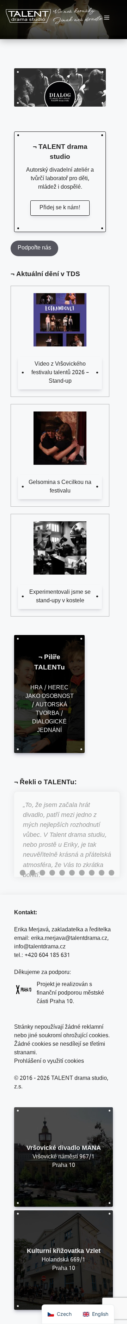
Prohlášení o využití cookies (49, 1061)
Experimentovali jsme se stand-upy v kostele (60, 597)
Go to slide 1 (22, 872)
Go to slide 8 (91, 872)
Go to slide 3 (42, 872)
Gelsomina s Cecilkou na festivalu (60, 487)
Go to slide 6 (72, 872)
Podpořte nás (34, 248)
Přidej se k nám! (60, 208)
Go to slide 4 (52, 872)
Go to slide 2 (32, 872)
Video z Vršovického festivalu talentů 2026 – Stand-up (60, 373)
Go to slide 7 (82, 872)
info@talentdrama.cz (40, 947)
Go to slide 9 (101, 872)
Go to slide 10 (111, 872)
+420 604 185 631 (47, 955)
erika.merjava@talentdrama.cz (69, 938)
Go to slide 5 (62, 872)
